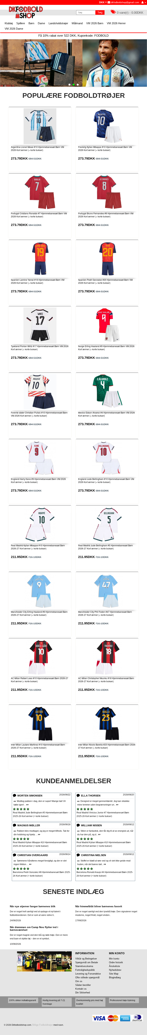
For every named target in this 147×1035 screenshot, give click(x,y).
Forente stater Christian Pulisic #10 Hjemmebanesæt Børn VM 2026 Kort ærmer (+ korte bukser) (39, 414)
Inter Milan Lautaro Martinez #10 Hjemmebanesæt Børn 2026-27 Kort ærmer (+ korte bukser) (38, 746)
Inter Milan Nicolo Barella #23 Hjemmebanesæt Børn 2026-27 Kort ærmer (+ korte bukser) (107, 746)
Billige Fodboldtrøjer (42, 1025)
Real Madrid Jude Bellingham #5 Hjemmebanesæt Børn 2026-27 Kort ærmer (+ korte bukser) (105, 547)
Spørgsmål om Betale (86, 962)
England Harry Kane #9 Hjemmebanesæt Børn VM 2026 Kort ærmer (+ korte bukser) (38, 480)
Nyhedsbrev (115, 970)
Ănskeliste (114, 966)
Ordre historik (116, 962)
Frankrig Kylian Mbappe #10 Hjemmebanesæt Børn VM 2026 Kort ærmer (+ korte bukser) (105, 148)
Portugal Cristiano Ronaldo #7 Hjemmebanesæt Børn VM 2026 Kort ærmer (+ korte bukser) (39, 215)
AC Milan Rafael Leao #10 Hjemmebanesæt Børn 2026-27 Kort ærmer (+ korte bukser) (39, 680)
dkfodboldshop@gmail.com (124, 2)
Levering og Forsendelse (88, 973)
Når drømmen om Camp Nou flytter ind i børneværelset (34, 928)
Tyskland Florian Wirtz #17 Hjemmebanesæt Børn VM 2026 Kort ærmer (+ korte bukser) (39, 348)
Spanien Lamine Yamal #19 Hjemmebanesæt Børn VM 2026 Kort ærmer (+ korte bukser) (37, 281)
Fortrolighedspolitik (85, 970)
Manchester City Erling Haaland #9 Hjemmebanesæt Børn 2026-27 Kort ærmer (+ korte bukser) (39, 613)
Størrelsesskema (84, 966)
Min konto (114, 958)
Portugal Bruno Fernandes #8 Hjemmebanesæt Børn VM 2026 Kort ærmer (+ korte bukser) (105, 215)
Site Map (113, 973)
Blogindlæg (115, 977)
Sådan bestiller (83, 985)
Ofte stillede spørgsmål (87, 977)
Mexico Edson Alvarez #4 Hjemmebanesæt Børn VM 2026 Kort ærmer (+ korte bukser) (106, 414)
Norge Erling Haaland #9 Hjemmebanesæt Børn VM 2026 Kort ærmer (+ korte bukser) (106, 348)
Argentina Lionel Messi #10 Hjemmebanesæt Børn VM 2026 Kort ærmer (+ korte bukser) (37, 148)
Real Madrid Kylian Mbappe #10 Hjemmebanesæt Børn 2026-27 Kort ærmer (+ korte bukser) (38, 547)
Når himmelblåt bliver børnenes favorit (98, 906)
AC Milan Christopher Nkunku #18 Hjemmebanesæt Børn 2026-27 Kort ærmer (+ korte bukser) (106, 680)
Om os (78, 981)
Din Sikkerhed (82, 992)
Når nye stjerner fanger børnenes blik (32, 906)
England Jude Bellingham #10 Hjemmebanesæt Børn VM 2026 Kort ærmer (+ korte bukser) (106, 480)
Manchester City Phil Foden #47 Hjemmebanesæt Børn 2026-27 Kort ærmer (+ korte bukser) (105, 613)
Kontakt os (81, 988)
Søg (100, 12)
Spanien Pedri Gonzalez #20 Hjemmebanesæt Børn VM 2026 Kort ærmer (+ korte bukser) (105, 281)
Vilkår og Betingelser (86, 958)
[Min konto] (143, 2)
